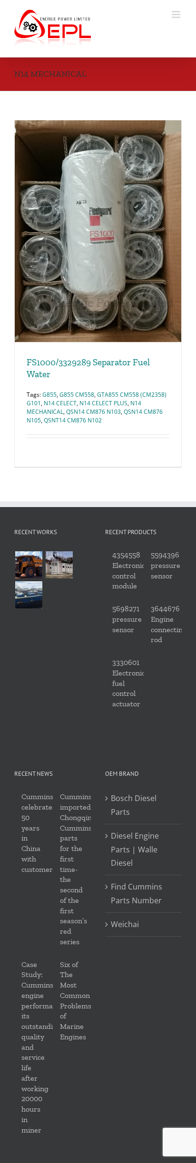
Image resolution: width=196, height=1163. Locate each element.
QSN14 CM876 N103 (93, 412)
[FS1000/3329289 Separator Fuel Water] (98, 231)
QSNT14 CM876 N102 (73, 420)
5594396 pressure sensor (165, 565)
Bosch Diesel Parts (134, 805)
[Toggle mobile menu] (177, 15)
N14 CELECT (60, 403)
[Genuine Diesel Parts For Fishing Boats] (28, 595)
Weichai (125, 924)
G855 (49, 395)
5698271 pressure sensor (127, 619)
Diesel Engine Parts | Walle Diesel (135, 850)
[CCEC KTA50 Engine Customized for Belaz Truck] (28, 565)
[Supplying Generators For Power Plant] (59, 565)
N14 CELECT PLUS (103, 403)
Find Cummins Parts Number (136, 893)
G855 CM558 (76, 395)
